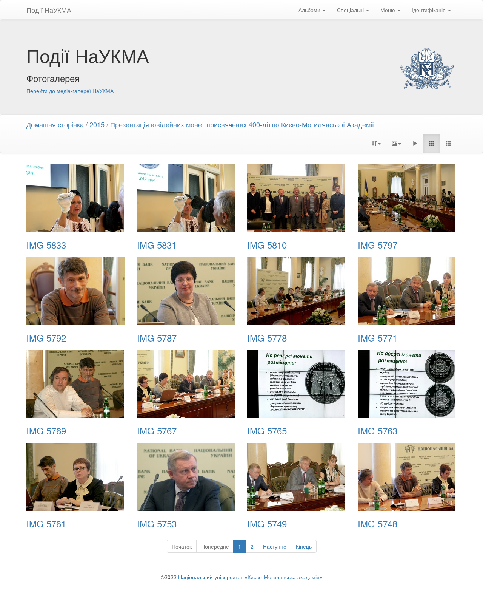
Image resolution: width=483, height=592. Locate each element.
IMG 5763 (377, 431)
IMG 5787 (157, 338)
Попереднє (215, 546)
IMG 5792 (46, 338)
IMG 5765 (267, 431)
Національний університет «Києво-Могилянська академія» (250, 577)
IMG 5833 (46, 245)
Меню (388, 10)
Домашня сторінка (55, 124)
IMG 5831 (157, 245)
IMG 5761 (46, 524)
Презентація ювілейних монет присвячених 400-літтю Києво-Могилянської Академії (242, 124)
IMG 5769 (46, 431)
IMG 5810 (267, 245)
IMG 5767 (157, 431)
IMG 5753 (157, 524)
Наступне (274, 546)
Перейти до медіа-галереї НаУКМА (70, 90)
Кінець (304, 546)
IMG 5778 (267, 338)
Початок (182, 546)
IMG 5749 (267, 524)
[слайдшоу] (415, 143)
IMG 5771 (377, 338)
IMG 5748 (377, 524)
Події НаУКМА (48, 10)
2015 (97, 124)
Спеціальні (351, 10)
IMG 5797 (377, 245)
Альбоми (310, 10)
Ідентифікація (429, 10)
